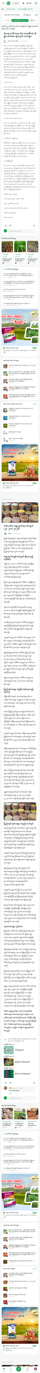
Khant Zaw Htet (13, 41)
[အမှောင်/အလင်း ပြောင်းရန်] (23, 3)
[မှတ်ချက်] (10, 226)
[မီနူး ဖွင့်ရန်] (3, 3)
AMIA (9, 533)
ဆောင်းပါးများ (10, 9)
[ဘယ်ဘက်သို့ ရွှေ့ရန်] (4, 20)
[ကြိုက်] (6, 226)
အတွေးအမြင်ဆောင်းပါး (25, 9)
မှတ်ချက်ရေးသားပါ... (15, 231)
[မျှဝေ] (34, 226)
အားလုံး (35, 404)
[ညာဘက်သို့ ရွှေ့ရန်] (35, 20)
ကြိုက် (10, 1094)
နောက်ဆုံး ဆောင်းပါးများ (12, 14)
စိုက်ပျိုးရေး (27, 14)
